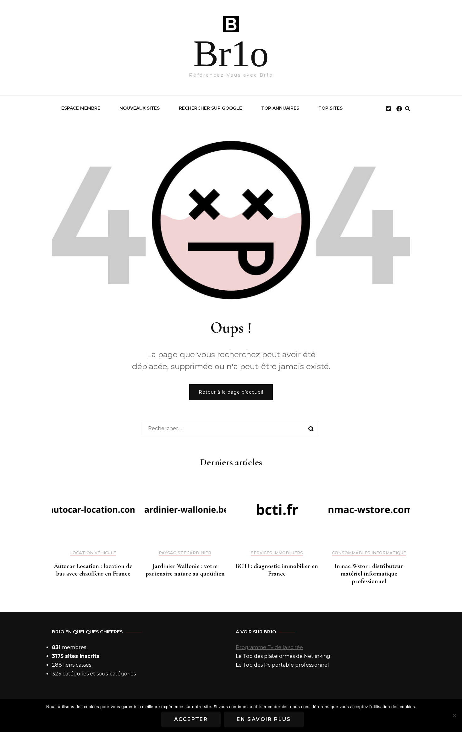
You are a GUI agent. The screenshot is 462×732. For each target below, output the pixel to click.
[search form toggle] (407, 109)
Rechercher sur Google (210, 108)
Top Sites (330, 108)
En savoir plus (264, 719)
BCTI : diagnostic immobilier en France (277, 569)
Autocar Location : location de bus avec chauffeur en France (93, 569)
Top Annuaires (280, 108)
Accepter (191, 719)
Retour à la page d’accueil (231, 392)
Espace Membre (80, 108)
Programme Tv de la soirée (269, 647)
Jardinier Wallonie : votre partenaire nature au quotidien (185, 569)
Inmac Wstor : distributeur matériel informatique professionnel (369, 573)
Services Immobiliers (277, 552)
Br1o (231, 53)
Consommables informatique (369, 552)
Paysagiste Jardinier (185, 552)
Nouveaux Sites (139, 108)
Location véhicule (93, 552)
